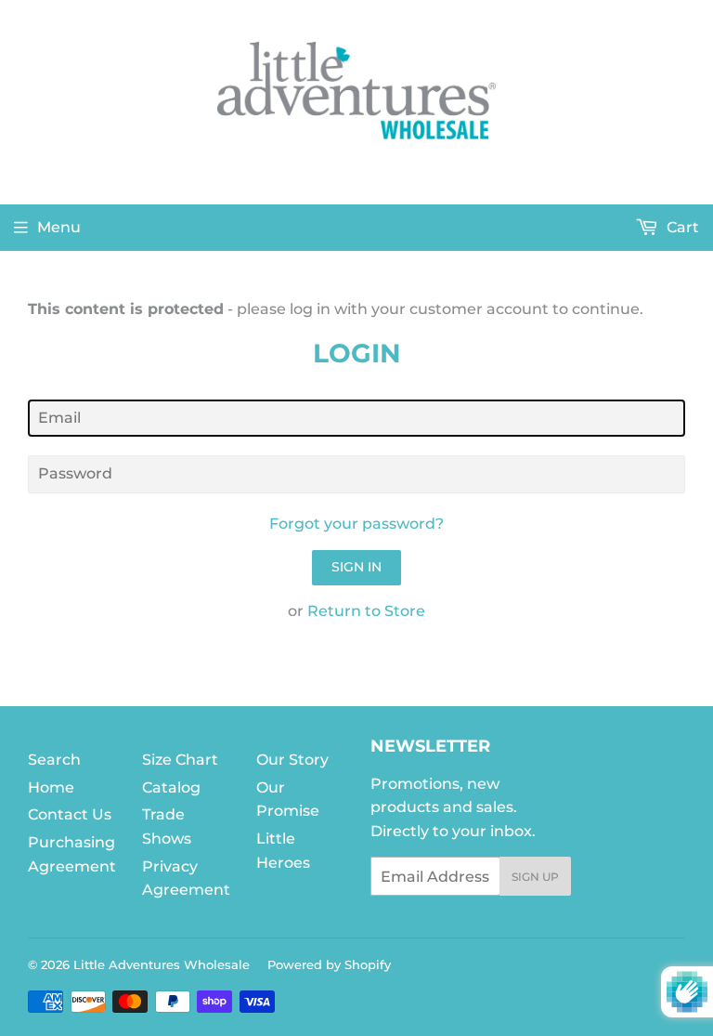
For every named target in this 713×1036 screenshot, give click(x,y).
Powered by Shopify (329, 964)
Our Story (292, 759)
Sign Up (535, 877)
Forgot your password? (356, 523)
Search (54, 759)
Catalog (171, 787)
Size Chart (180, 759)
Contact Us (69, 814)
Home (51, 787)
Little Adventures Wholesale (161, 964)
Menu (59, 227)
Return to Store (366, 611)
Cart (681, 227)
